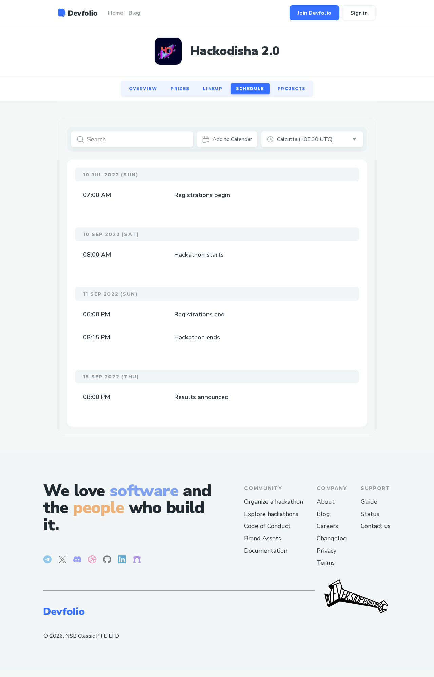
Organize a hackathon (273, 502)
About (326, 502)
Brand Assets (262, 538)
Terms (326, 563)
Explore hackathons (271, 514)
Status (370, 514)
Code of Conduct (267, 526)
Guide (369, 502)
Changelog (332, 538)
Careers (327, 526)
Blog (323, 514)
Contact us (376, 526)
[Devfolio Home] (77, 13)
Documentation (265, 550)
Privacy (326, 550)
